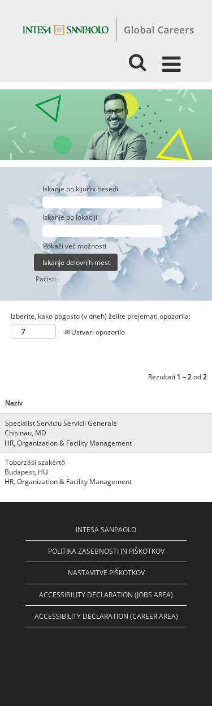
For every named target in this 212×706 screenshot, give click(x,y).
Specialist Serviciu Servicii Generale (61, 423)
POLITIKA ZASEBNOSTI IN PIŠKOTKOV (106, 551)
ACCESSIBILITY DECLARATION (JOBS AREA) (106, 595)
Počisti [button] (46, 279)
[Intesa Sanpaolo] (108, 29)
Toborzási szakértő (35, 462)
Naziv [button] (14, 403)
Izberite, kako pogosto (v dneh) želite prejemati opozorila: (101, 316)
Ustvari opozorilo (97, 332)
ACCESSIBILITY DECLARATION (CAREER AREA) (106, 616)
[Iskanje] (137, 59)
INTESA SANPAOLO (106, 529)
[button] (173, 59)
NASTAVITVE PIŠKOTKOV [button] (106, 572)
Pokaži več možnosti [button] (74, 246)
